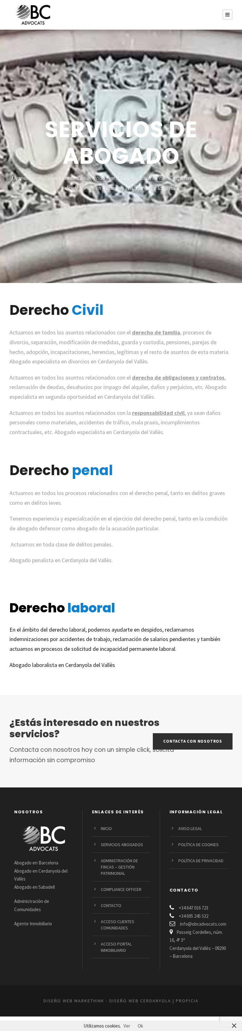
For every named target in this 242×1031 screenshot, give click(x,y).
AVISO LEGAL (190, 828)
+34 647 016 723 (193, 908)
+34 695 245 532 (193, 916)
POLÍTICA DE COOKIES (198, 844)
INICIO (106, 828)
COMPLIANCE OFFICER (121, 889)
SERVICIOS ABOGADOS (122, 844)
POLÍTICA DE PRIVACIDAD (200, 860)
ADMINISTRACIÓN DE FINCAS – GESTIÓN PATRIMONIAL (119, 867)
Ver (127, 1026)
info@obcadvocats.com (203, 924)
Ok (140, 1026)
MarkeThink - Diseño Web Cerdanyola (122, 1001)
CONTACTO (111, 905)
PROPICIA (187, 1001)
